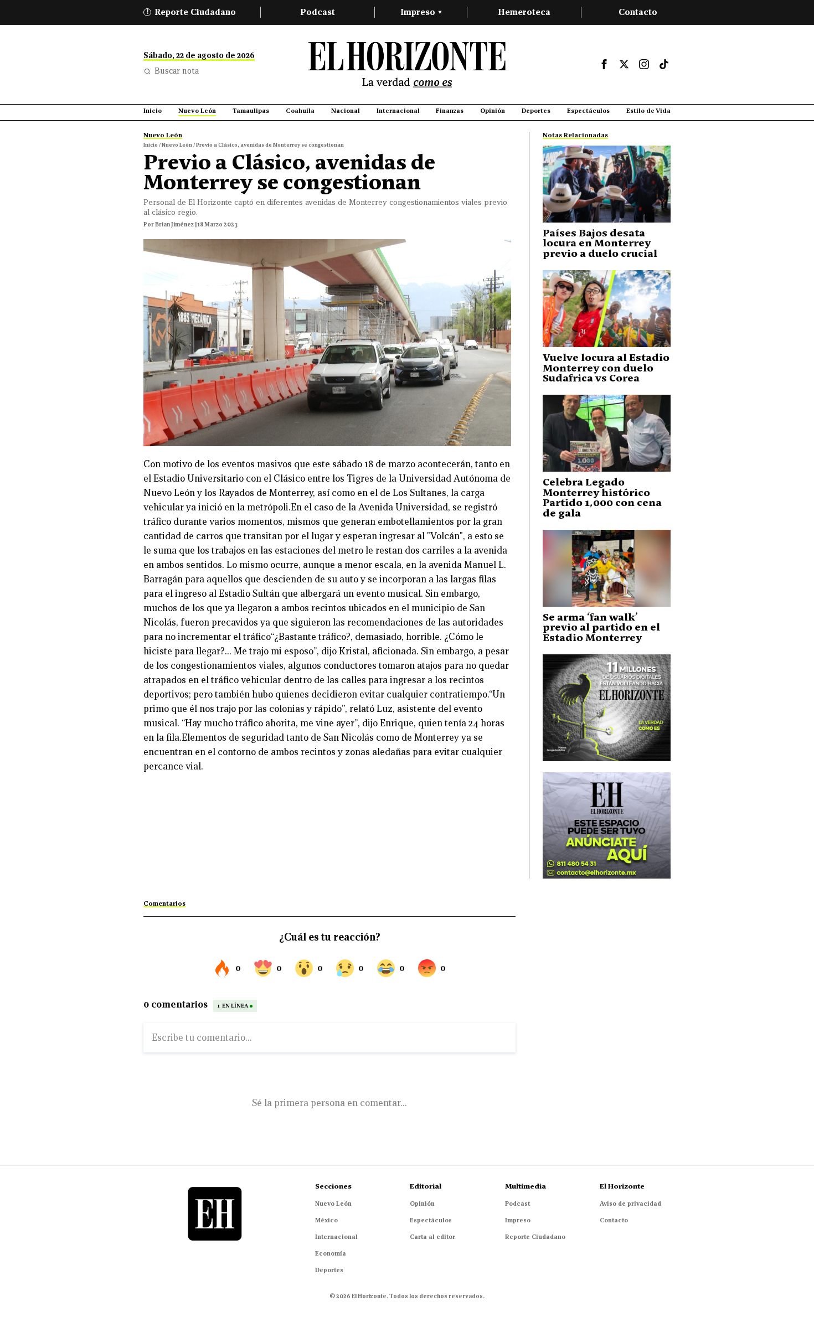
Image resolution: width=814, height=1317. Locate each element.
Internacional (336, 1237)
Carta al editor (432, 1237)
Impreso (420, 12)
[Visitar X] (624, 64)
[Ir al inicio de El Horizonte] (407, 64)
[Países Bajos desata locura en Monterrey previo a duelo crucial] (607, 184)
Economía (330, 1253)
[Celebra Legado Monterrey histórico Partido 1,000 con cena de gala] (607, 433)
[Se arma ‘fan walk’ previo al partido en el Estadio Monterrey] (607, 568)
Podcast (317, 12)
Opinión (422, 1203)
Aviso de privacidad (630, 1203)
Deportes (329, 1270)
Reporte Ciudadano (191, 12)
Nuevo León (333, 1203)
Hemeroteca (524, 12)
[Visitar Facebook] (604, 64)
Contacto (638, 12)
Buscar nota (176, 71)
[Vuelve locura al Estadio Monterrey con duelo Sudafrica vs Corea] (607, 308)
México (326, 1220)
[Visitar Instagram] (644, 64)
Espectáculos (431, 1220)
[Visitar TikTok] (664, 64)
